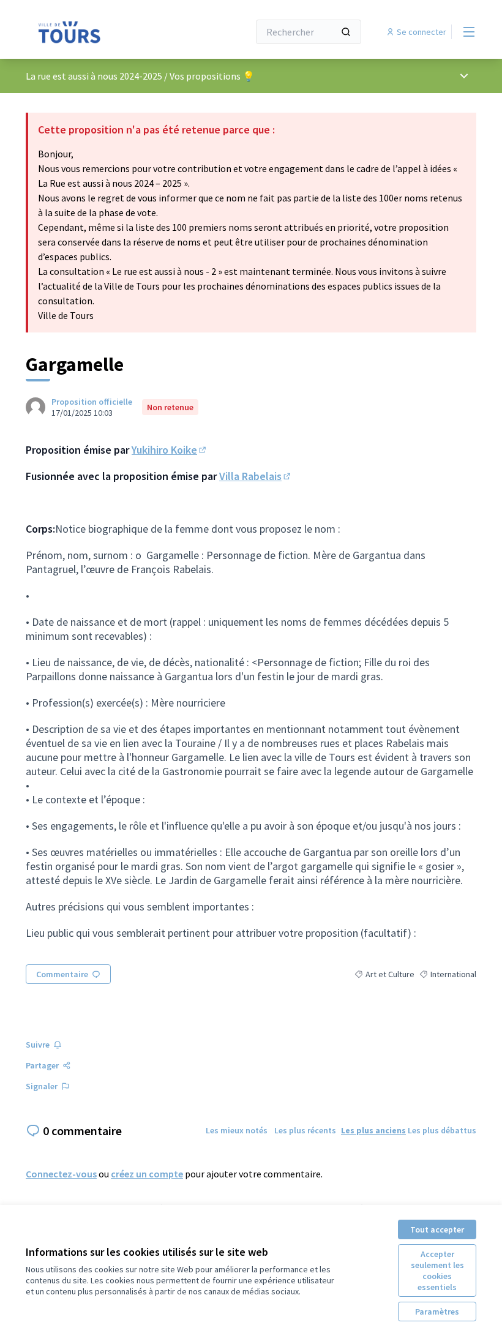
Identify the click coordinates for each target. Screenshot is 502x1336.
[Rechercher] (346, 31)
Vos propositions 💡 (212, 76)
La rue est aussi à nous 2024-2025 (94, 76)
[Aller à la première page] (107, 31)
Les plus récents (305, 1130)
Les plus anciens (373, 1130)
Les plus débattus (442, 1130)
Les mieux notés (237, 1130)
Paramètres (437, 1311)
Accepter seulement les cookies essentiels (437, 1270)
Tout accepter (437, 1229)
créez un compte (147, 1174)
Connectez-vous (61, 1174)
